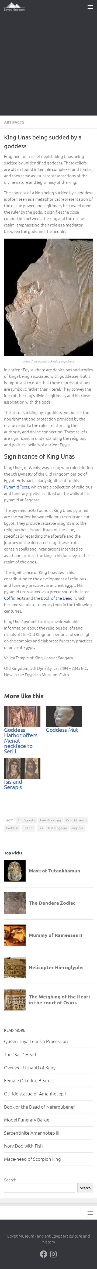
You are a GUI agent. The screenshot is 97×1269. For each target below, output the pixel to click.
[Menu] (90, 6)
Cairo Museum (76, 820)
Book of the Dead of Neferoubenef (39, 1107)
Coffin (9, 598)
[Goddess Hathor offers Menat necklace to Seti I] (22, 716)
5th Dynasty (26, 820)
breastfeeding (50, 820)
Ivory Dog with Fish (23, 1146)
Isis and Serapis (13, 784)
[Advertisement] (48, 64)
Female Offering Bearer (28, 1080)
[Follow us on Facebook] (43, 1254)
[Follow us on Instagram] (53, 1254)
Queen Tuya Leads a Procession (36, 1041)
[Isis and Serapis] (22, 768)
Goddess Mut (62, 729)
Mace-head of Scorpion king (32, 1159)
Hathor (28, 828)
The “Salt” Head (20, 1054)
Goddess (12, 828)
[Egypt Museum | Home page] (18, 6)
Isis (41, 828)
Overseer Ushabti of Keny (30, 1067)
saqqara (77, 828)
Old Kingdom (57, 828)
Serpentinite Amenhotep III (31, 1133)
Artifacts (14, 122)
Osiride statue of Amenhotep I (35, 1094)
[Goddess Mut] (64, 716)
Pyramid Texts (16, 487)
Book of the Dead (56, 598)
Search (10, 1179)
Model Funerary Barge (26, 1120)
